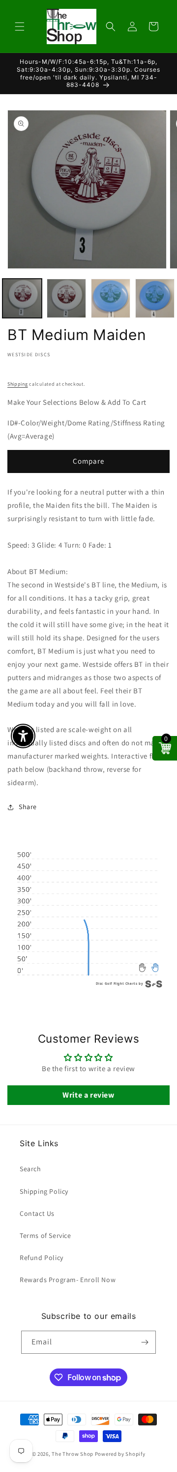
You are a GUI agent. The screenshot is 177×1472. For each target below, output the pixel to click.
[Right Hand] (155, 967)
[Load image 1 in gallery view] (22, 298)
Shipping (17, 384)
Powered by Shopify (120, 1453)
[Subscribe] (144, 1342)
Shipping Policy (44, 1191)
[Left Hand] (143, 967)
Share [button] (28, 806)
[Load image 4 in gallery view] (155, 298)
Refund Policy (41, 1257)
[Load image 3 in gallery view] (110, 298)
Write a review (88, 1095)
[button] (19, 26)
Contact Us (37, 1213)
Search (30, 1168)
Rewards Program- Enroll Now (68, 1279)
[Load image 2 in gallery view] (66, 298)
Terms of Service (45, 1235)
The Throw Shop (72, 1453)
